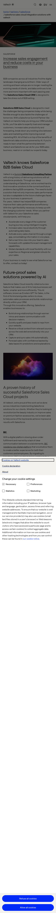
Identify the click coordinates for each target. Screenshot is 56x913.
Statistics (10, 490)
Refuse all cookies (28, 898)
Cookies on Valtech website (15, 460)
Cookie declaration (11, 466)
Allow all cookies (28, 907)
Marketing (35, 490)
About (5, 471)
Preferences (36, 484)
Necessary (11, 484)
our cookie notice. (31, 538)
